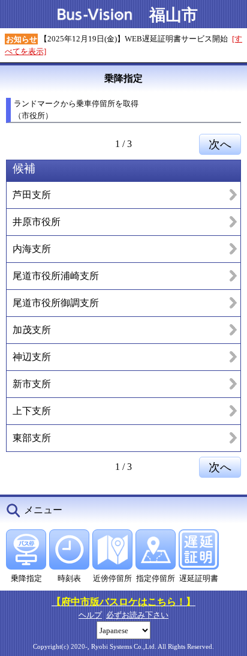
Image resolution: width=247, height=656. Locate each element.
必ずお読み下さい (137, 614)
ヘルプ (90, 614)
